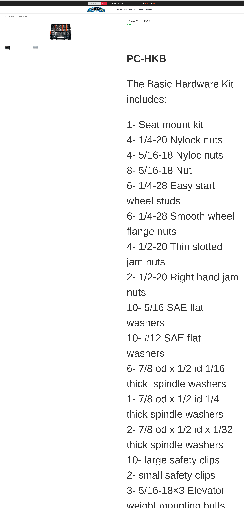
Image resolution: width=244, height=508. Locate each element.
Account (146, 3)
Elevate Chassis (127, 9)
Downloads (149, 9)
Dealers (141, 9)
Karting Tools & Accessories (12, 16)
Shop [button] (135, 9)
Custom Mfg (118, 9)
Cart (153, 3)
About (115, 3)
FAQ (119, 3)
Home (111, 3)
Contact (123, 3)
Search (104, 3)
